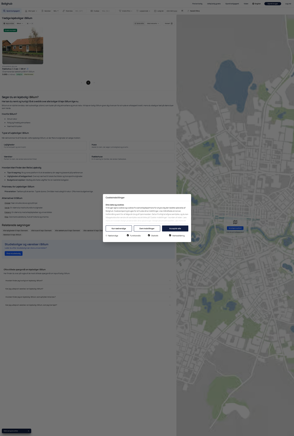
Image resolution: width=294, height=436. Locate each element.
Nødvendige (113, 235)
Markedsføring (178, 235)
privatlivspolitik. (167, 220)
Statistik (154, 235)
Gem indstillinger (146, 228)
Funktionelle (135, 235)
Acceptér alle (175, 228)
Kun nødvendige (119, 228)
